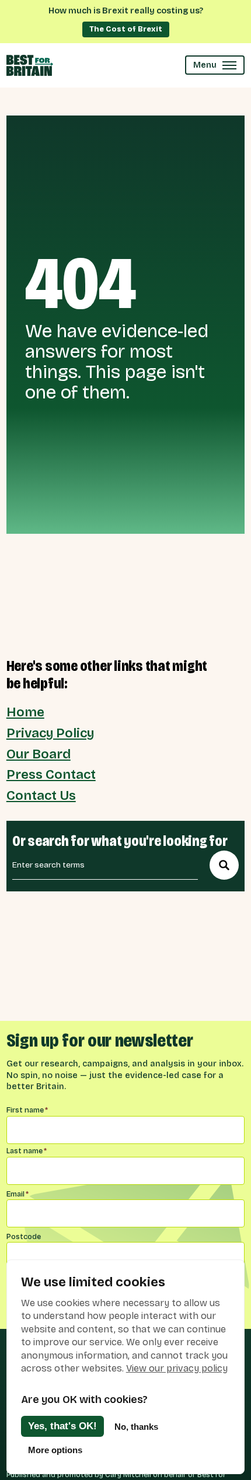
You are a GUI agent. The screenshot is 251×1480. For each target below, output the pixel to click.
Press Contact (51, 774)
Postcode (23, 1236)
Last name (26, 1150)
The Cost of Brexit (125, 29)
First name (27, 1109)
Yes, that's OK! (62, 1426)
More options (55, 1450)
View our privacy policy (177, 1368)
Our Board (38, 754)
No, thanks (136, 1427)
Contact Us (41, 795)
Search (224, 865)
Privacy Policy (50, 733)
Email (17, 1193)
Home (25, 712)
